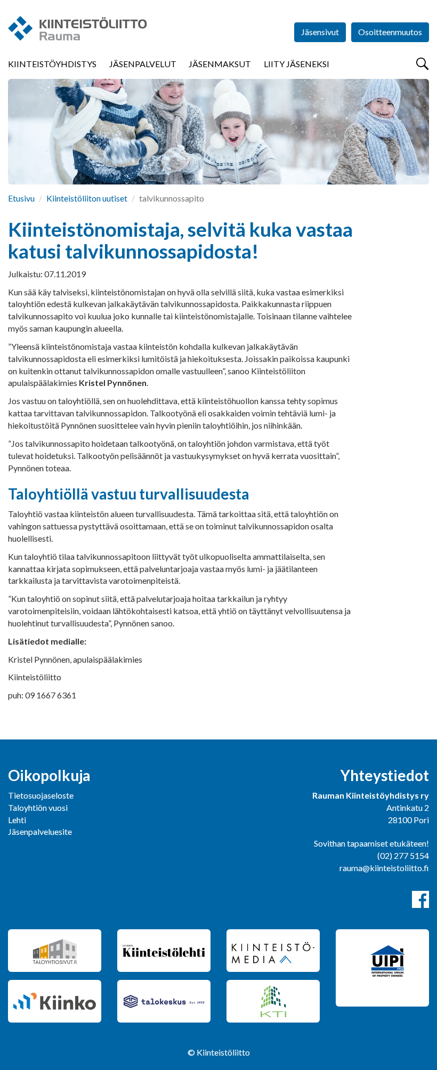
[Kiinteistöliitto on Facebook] (420, 899)
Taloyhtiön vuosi (38, 807)
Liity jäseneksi (296, 64)
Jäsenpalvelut (142, 64)
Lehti (17, 820)
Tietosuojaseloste (41, 795)
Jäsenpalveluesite (40, 831)
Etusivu (21, 198)
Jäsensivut (320, 32)
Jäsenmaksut (220, 64)
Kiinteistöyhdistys (52, 64)
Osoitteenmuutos (390, 32)
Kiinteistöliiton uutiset (86, 198)
